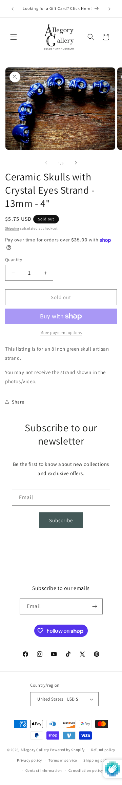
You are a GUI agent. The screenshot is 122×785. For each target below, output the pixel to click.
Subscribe (61, 520)
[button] (13, 37)
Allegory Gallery (35, 749)
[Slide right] (75, 162)
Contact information (43, 770)
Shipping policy (97, 760)
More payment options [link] (61, 332)
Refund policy (103, 749)
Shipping (12, 228)
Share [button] (18, 402)
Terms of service (62, 760)
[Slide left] (46, 162)
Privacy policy (29, 760)
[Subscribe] (94, 606)
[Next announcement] (109, 8)
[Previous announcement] (12, 8)
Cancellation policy (85, 770)
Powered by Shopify (67, 749)
